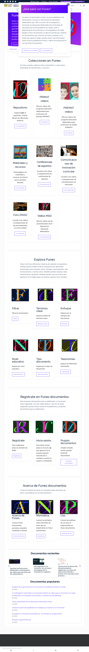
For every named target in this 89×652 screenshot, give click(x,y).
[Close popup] (68, 4)
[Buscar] (80, 5)
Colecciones (78, 1)
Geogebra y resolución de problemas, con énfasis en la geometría (37, 614)
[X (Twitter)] (5, 1)
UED (72, 5)
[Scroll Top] (77, 650)
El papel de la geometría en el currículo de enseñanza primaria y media (38, 587)
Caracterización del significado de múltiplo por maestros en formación (38, 608)
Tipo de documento (67, 1)
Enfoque (44, 1)
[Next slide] (80, 566)
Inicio (15, 5)
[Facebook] (7, 1)
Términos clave (34, 1)
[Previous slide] (9, 566)
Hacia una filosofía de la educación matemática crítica (32, 602)
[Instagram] (10, 1)
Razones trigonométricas (21, 620)
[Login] (84, 5)
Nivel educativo (53, 1)
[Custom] (11, 650)
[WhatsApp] (15, 1)
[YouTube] (13, 1)
